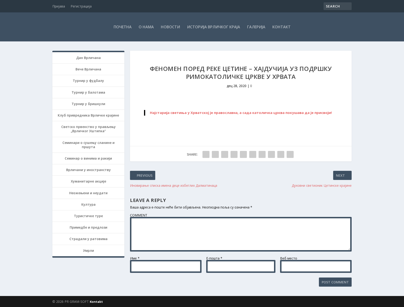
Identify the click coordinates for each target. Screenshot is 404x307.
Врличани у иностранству (88, 170)
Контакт (281, 26)
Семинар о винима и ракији (88, 158)
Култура (88, 204)
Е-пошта (214, 258)
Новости (170, 26)
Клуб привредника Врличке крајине (88, 115)
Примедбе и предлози (88, 227)
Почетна (123, 26)
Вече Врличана (88, 69)
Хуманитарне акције (88, 181)
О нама (146, 26)
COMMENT (138, 215)
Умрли (88, 250)
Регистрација (81, 6)
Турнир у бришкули (88, 104)
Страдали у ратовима (88, 239)
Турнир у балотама (88, 92)
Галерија (256, 26)
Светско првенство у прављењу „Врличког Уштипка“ (88, 128)
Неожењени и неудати (88, 193)
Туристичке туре (88, 216)
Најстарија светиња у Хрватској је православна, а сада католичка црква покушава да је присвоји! (241, 112)
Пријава (58, 6)
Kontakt (96, 302)
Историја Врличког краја (213, 26)
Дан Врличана (88, 57)
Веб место (288, 258)
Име (135, 258)
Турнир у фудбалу (88, 80)
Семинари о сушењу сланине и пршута (88, 144)
